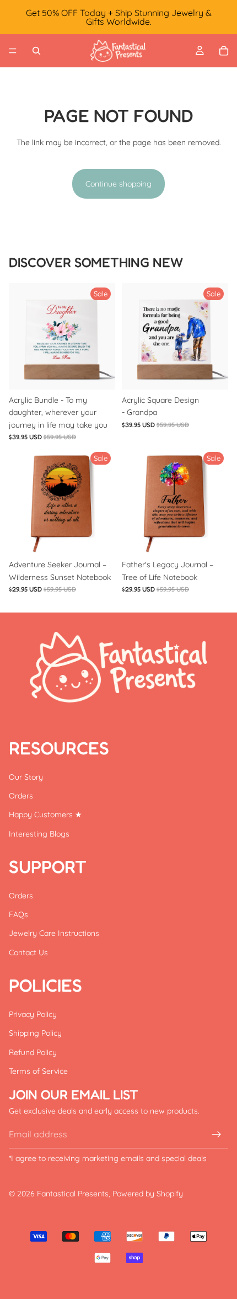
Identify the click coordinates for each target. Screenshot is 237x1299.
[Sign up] (216, 1134)
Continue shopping (118, 184)
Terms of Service (38, 1071)
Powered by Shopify (147, 1194)
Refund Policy (33, 1052)
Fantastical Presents (73, 1194)
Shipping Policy (35, 1033)
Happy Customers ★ (45, 814)
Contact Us (28, 952)
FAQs (18, 914)
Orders (21, 796)
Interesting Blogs (39, 834)
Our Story (26, 777)
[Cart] (224, 51)
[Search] (36, 51)
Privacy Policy (33, 1014)
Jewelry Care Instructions (54, 934)
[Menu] (12, 50)
